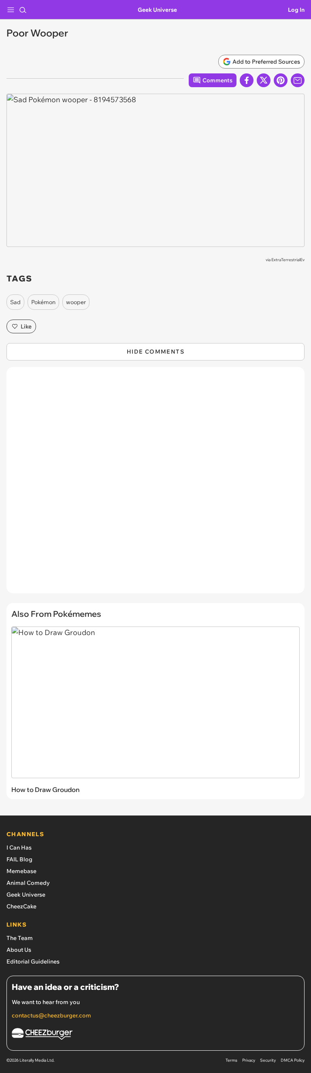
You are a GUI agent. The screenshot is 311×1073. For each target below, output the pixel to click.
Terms (231, 1060)
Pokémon (43, 302)
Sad (15, 302)
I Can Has (19, 847)
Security (268, 1060)
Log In (296, 9)
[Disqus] (155, 484)
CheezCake (21, 906)
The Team (19, 938)
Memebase (21, 871)
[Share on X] (264, 80)
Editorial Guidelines (33, 961)
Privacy (248, 1060)
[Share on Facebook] (246, 80)
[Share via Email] (298, 80)
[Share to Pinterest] (281, 80)
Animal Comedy (28, 882)
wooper (76, 302)
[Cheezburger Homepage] (155, 1035)
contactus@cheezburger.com (51, 1015)
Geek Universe (157, 9)
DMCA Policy (293, 1060)
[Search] (23, 9)
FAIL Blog (19, 859)
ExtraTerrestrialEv (288, 259)
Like (26, 326)
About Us (18, 949)
